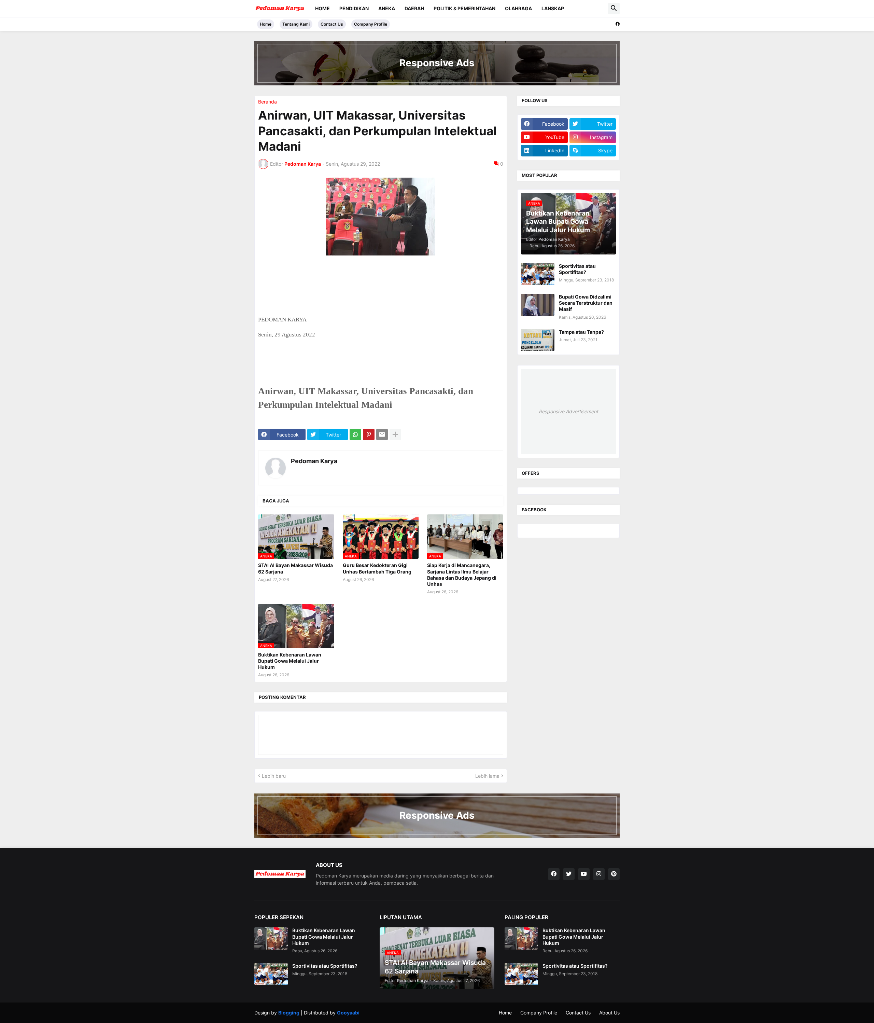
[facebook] (618, 23)
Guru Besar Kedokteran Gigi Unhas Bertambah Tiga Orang (377, 568)
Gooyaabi (348, 1012)
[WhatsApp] (355, 434)
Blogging (288, 1012)
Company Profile (370, 24)
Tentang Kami (296, 24)
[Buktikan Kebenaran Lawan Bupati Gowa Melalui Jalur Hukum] (271, 938)
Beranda (267, 101)
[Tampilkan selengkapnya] (395, 434)
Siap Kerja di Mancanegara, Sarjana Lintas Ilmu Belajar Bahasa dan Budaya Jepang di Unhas (461, 574)
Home (322, 8)
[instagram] (599, 874)
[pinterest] (614, 874)
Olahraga (518, 8)
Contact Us (332, 24)
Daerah (414, 8)
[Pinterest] (369, 434)
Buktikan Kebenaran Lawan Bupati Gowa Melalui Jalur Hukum (289, 661)
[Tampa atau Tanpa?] (537, 340)
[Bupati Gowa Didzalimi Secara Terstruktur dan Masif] (537, 305)
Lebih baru (274, 776)
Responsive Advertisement (568, 411)
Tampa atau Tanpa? (581, 332)
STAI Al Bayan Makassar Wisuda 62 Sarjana (295, 568)
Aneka (386, 8)
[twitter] (569, 874)
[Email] (382, 434)
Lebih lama (487, 776)
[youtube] (584, 874)
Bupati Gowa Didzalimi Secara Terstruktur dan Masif (585, 303)
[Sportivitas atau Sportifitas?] (537, 274)
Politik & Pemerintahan (464, 8)
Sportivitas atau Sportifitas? (577, 269)
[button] (614, 8)
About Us (609, 1012)
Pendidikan (354, 8)
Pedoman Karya (314, 461)
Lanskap (552, 8)
